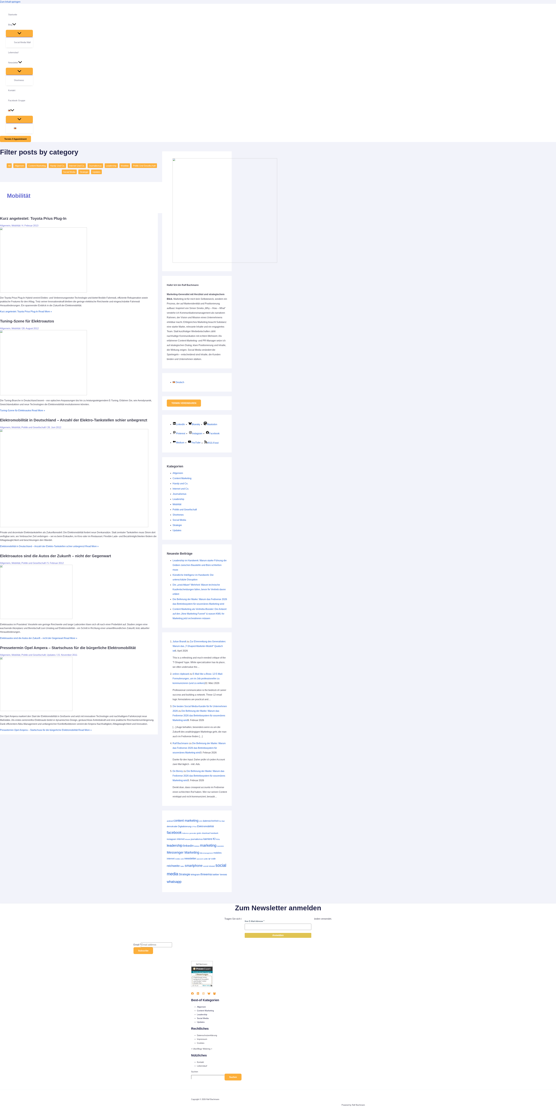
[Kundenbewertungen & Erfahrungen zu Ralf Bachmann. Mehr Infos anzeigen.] (202, 986)
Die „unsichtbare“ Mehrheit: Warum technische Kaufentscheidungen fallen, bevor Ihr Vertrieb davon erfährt (199, 589)
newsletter (190, 858)
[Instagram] (203, 994)
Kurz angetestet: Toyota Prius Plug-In (33, 218)
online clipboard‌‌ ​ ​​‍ (181, 674)
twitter (215, 874)
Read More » (26, 311)
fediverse (185, 833)
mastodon (220, 846)
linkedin (188, 845)
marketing (208, 845)
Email (137, 944)
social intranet (209, 866)
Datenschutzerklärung (207, 1035)
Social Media (69, 172)
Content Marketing (37, 165)
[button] (14, 25)
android (170, 821)
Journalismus (95, 165)
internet (180, 839)
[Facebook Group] (214, 994)
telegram (195, 874)
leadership (174, 845)
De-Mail (221, 821)
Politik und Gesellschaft (144, 165)
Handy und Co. (57, 165)
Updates (96, 172)
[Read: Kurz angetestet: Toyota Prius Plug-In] (43, 291)
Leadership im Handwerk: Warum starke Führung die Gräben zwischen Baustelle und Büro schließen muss (200, 565)
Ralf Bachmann (181, 743)
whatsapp (174, 882)
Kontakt (200, 1062)
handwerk (214, 833)
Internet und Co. (77, 165)
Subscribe (143, 950)
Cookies (200, 1043)
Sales (182, 866)
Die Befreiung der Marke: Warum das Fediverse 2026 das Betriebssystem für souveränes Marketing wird (199, 715)
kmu (218, 839)
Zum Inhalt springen (10, 2)
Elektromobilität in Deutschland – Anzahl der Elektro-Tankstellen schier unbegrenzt (73, 420)
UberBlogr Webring (201, 1049)
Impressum (202, 1039)
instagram (171, 839)
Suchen (194, 1071)
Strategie (84, 172)
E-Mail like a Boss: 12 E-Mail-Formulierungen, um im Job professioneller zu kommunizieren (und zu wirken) (198, 678)
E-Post (194, 826)
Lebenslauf (202, 1066)
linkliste (196, 846)
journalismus (197, 839)
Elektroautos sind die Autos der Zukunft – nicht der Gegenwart (55, 556)
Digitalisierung (184, 826)
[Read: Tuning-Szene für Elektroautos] (43, 394)
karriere (207, 838)
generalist (192, 833)
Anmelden (278, 935)
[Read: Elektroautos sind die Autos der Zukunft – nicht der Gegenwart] (36, 618)
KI (214, 838)
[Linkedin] (198, 994)
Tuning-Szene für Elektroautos (27, 321)
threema (206, 874)
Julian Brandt (179, 641)
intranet (187, 839)
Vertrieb (223, 874)
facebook (174, 832)
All (9, 165)
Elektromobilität (205, 826)
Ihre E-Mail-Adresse (254, 921)
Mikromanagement (206, 853)
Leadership (111, 165)
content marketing (185, 820)
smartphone (194, 866)
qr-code (212, 859)
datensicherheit (210, 820)
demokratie (172, 826)
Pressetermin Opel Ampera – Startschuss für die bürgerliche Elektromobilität (68, 648)
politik (206, 859)
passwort (200, 859)
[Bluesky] (209, 994)
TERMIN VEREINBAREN (183, 403)
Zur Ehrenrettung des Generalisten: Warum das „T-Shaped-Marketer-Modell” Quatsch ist (199, 646)
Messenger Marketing (183, 852)
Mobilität (125, 165)
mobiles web (179, 859)
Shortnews (178, 515)
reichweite (173, 865)
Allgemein (19, 165)
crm (200, 821)
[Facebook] (192, 994)
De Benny (178, 771)
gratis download (203, 833)
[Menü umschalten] (19, 33)
